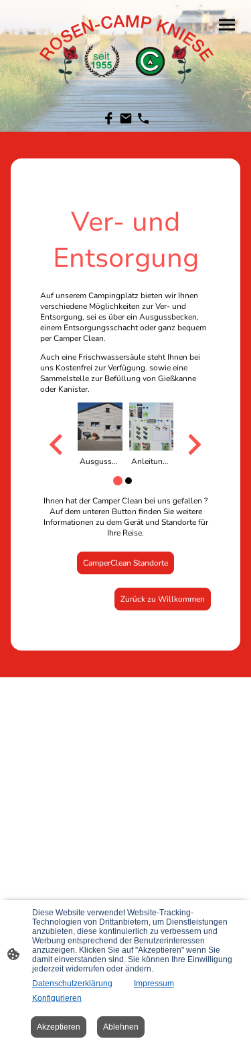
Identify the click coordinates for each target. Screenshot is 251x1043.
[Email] (126, 118)
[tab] (117, 480)
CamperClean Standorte (125, 563)
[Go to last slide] (57, 445)
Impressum (154, 983)
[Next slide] (193, 445)
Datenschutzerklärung (72, 983)
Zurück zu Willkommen (162, 599)
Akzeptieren (58, 1027)
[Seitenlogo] (126, 46)
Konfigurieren (57, 998)
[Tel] (143, 118)
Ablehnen (121, 1027)
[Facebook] (108, 118)
